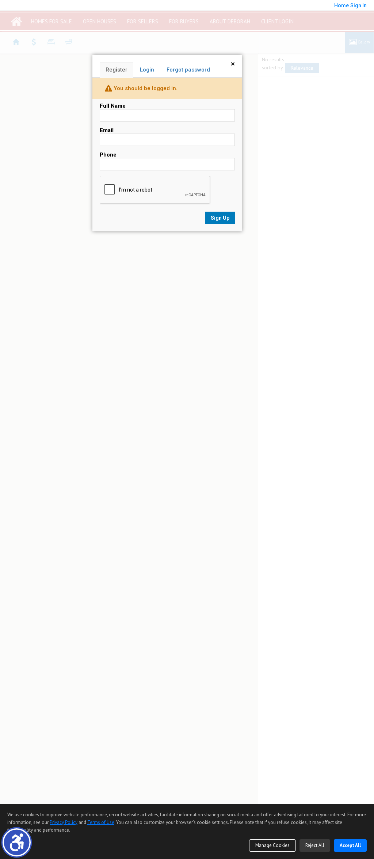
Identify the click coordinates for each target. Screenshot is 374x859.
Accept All (350, 845)
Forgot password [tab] (188, 69)
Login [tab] (147, 69)
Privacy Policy (63, 822)
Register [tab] (116, 69)
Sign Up (220, 218)
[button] (17, 842)
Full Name (113, 106)
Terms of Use (100, 822)
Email (107, 130)
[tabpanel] (167, 163)
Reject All (314, 845)
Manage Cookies (272, 845)
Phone (108, 154)
